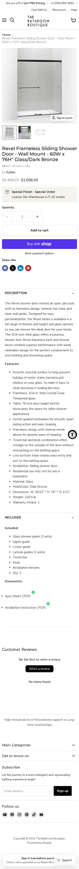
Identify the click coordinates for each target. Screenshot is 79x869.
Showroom (59, 10)
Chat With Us (39, 10)
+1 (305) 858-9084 (62, 3)
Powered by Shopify (39, 843)
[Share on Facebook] (5, 268)
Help (74, 10)
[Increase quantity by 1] (37, 216)
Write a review (39, 669)
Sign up (62, 791)
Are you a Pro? (25, 3)
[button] (9, 132)
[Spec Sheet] (33, 596)
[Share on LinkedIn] (20, 268)
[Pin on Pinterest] (28, 268)
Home (6, 35)
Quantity (8, 207)
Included (13, 517)
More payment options (39, 253)
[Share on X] (13, 268)
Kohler (10, 172)
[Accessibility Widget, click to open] (72, 434)
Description (16, 293)
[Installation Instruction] (48, 608)
